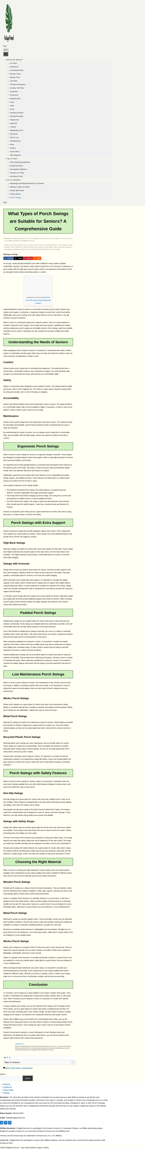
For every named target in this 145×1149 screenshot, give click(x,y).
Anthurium (14, 67)
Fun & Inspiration (13, 180)
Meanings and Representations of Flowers (27, 183)
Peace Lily (14, 137)
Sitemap (6, 1093)
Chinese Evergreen (18, 84)
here (59, 249)
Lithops (13, 127)
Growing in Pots (16, 176)
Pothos (13, 148)
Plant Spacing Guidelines (20, 162)
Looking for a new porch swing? (38, 300)
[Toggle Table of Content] (72, 1062)
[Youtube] (5, 1058)
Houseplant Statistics (18, 169)
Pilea (12, 144)
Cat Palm (13, 81)
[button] (5, 46)
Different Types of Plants (20, 187)
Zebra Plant (14, 152)
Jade (12, 106)
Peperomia (14, 120)
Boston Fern (15, 77)
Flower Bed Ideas (17, 190)
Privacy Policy (8, 1090)
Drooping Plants (16, 166)
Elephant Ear (15, 98)
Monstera (14, 134)
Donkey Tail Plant (17, 88)
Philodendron (15, 141)
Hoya (12, 102)
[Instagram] (9, 1058)
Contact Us (7, 1087)
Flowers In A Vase (17, 173)
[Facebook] (7, 1058)
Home (7, 1068)
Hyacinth (13, 123)
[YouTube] (1, 1122)
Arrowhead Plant (16, 70)
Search (2, 1074)
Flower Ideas (15, 194)
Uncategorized (27, 1068)
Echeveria (14, 95)
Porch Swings (15, 197)
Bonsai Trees (15, 74)
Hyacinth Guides (16, 116)
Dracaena (14, 91)
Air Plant (13, 63)
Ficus (12, 109)
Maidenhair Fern (16, 130)
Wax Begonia (15, 155)
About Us (6, 1084)
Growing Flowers (16, 113)
